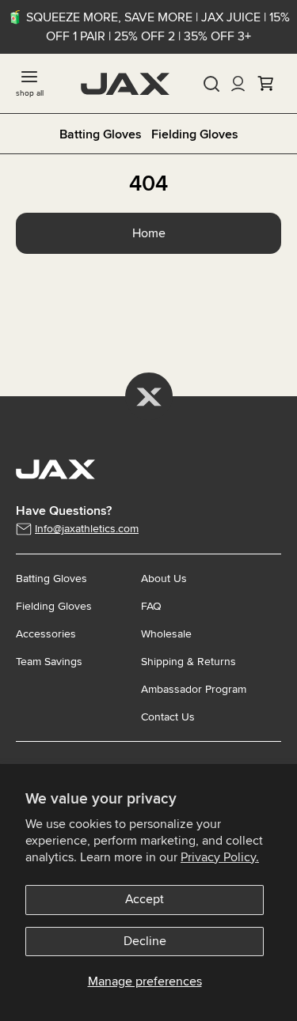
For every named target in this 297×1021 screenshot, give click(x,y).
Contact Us (168, 717)
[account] (238, 83)
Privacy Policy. (220, 857)
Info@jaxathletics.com (87, 528)
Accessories (46, 634)
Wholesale (166, 634)
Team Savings (49, 661)
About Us (164, 578)
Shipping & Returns (188, 661)
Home (149, 233)
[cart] (265, 83)
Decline (145, 941)
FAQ (151, 606)
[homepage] (125, 84)
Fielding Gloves (194, 134)
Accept (144, 899)
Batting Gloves (100, 134)
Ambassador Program (193, 689)
